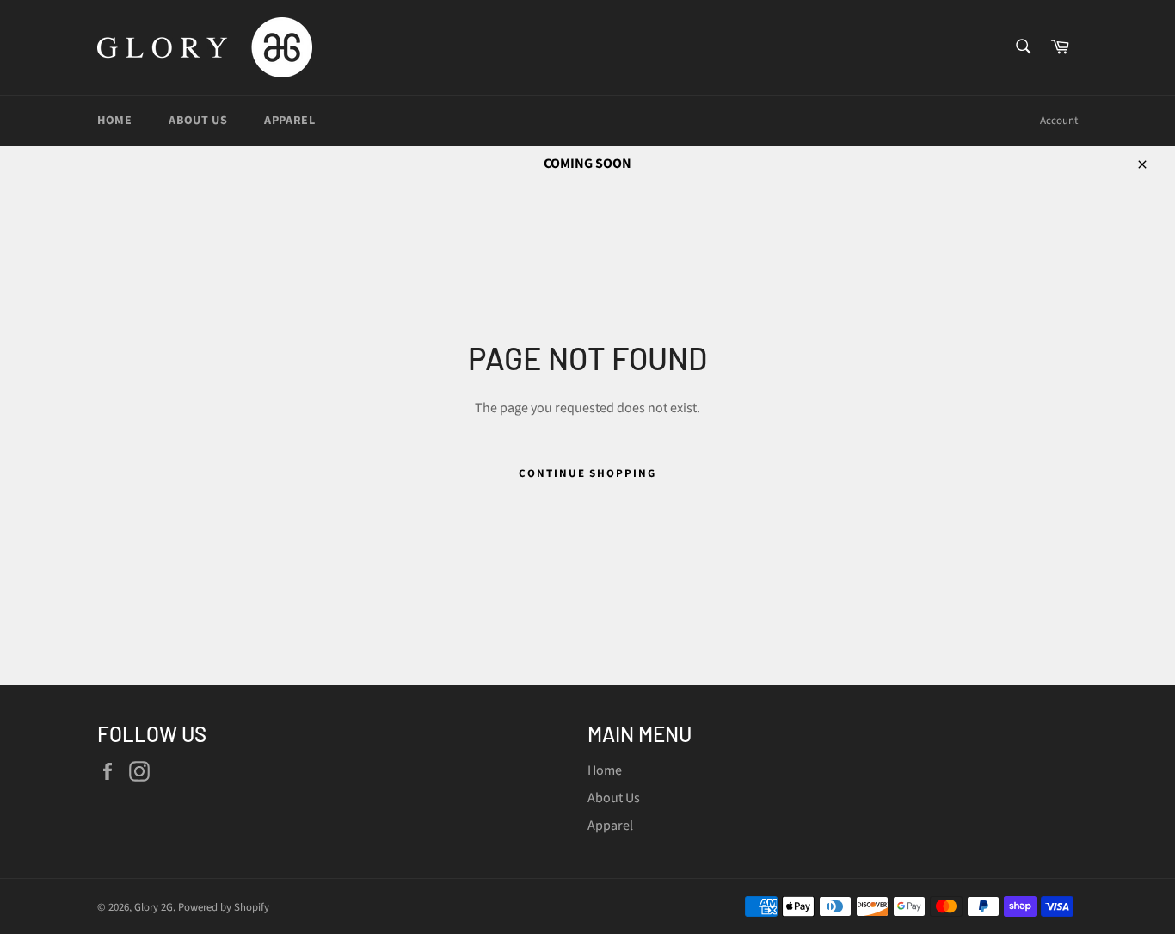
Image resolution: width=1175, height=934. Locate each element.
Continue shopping (587, 473)
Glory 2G (153, 907)
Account (1059, 120)
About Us (198, 120)
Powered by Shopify (223, 907)
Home (114, 120)
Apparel (289, 120)
